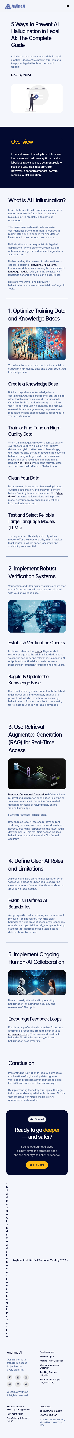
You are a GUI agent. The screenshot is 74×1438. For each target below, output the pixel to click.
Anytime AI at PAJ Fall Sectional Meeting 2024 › (40, 1260)
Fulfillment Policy (15, 1414)
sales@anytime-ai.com (51, 1411)
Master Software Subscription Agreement (19, 1408)
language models (18, 271)
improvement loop (18, 1034)
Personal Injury (47, 1356)
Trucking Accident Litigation (49, 1373)
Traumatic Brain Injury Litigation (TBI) (50, 1381)
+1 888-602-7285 (48, 1415)
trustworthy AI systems (42, 264)
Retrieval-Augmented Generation (27, 794)
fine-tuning (24, 462)
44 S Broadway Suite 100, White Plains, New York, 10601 (52, 1422)
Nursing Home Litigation (51, 1360)
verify (38, 651)
